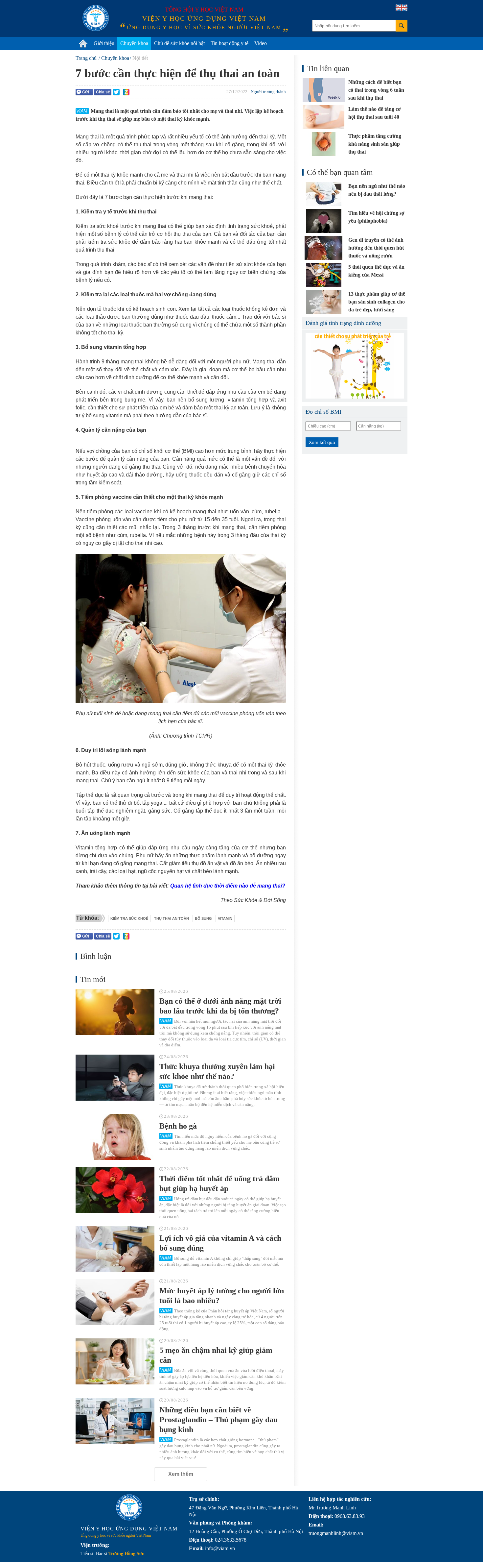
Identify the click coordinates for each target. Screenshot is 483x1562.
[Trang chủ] (83, 43)
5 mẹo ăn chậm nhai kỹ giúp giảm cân (215, 1355)
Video (260, 43)
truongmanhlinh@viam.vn (336, 1533)
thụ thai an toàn (171, 918)
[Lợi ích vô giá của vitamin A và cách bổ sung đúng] (115, 1249)
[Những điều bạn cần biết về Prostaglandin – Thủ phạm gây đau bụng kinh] (115, 1421)
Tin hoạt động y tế (229, 43)
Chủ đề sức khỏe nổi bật (179, 43)
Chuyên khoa (134, 43)
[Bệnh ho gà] (115, 1137)
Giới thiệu (104, 43)
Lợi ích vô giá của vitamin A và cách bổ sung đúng (220, 1243)
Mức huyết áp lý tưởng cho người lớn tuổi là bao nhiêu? (221, 1295)
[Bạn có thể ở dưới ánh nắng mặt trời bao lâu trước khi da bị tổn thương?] (115, 1012)
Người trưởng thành (268, 91)
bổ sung (203, 918)
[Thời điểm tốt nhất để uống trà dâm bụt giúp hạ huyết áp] (115, 1190)
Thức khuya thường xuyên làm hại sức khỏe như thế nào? (217, 1071)
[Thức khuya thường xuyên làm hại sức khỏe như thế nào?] (115, 1078)
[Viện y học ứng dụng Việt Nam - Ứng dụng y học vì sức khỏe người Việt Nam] (95, 18)
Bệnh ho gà (178, 1126)
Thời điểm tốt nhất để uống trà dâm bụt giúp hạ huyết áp (219, 1183)
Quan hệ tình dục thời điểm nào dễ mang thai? (227, 886)
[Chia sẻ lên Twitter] (116, 92)
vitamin (225, 918)
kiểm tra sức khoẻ (129, 918)
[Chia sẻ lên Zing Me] (126, 92)
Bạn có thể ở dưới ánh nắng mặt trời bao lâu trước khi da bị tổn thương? (220, 1006)
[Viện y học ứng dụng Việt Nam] (129, 1507)
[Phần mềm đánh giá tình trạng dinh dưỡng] (355, 366)
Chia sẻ (103, 92)
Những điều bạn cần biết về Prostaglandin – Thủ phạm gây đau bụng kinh (218, 1419)
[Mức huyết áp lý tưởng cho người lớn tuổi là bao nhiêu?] (115, 1302)
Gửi (85, 92)
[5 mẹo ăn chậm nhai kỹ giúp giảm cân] (115, 1361)
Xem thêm (180, 1474)
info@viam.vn (220, 1548)
